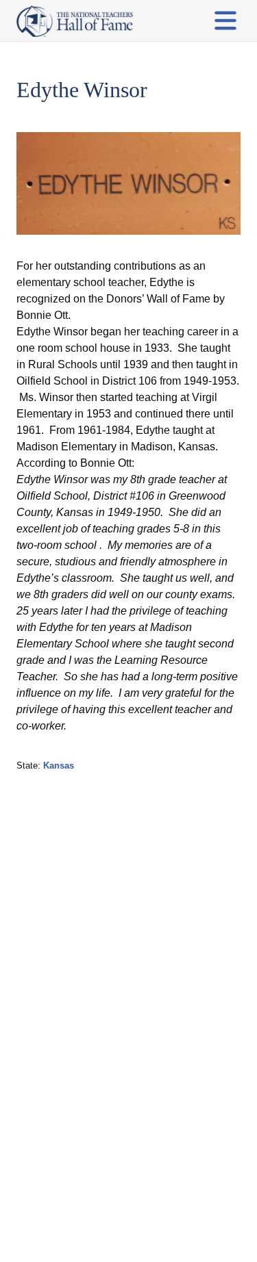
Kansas (58, 765)
